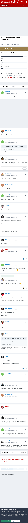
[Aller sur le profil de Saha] (2, 279)
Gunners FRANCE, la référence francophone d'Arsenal (12, 2)
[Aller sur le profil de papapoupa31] (2, 309)
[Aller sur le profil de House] (2, 216)
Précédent (5, 86)
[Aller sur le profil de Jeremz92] (2, 441)
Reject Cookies (15, 520)
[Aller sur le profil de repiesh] (2, 158)
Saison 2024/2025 (15, 44)
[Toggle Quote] (3, 146)
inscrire (16, 77)
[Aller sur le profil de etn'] (2, 240)
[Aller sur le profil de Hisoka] (2, 206)
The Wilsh (5, 43)
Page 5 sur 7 (14, 86)
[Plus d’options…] (25, 92)
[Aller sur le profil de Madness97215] (2, 185)
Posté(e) (11, 93)
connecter (9, 77)
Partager (7, 468)
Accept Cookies (6, 520)
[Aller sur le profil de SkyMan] (2, 250)
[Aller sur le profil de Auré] (2, 385)
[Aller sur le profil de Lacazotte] (2, 92)
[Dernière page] (26, 87)
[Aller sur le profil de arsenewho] (2, 131)
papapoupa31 (18, 338)
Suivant (23, 86)
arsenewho (17, 146)
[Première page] (2, 87)
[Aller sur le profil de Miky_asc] (2, 294)
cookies (12, 512)
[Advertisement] (14, 22)
